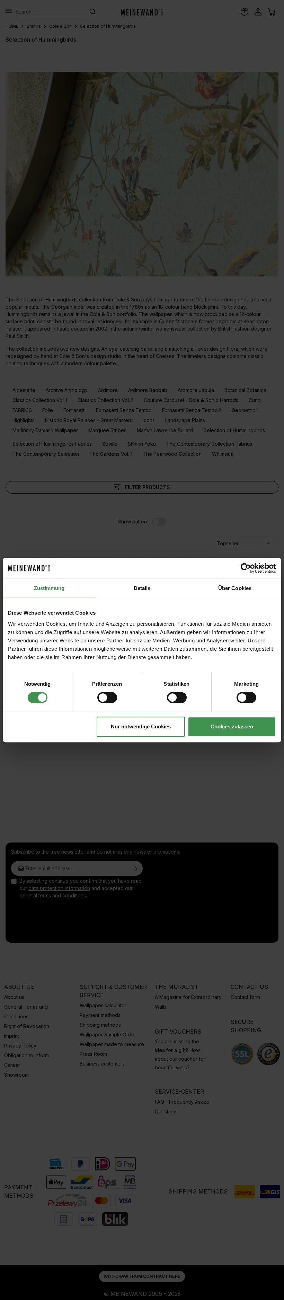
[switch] (107, 697)
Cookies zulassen (232, 726)
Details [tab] (142, 588)
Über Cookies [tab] (234, 588)
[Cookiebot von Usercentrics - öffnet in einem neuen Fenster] (245, 568)
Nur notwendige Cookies (141, 726)
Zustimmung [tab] (49, 588)
